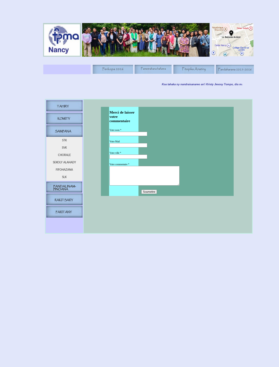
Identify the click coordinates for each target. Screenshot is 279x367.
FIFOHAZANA (64, 169)
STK (64, 140)
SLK (64, 177)
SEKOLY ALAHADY (64, 162)
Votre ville (115, 152)
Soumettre (149, 191)
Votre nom (115, 130)
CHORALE (64, 155)
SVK (64, 147)
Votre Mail (114, 141)
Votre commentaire (119, 164)
